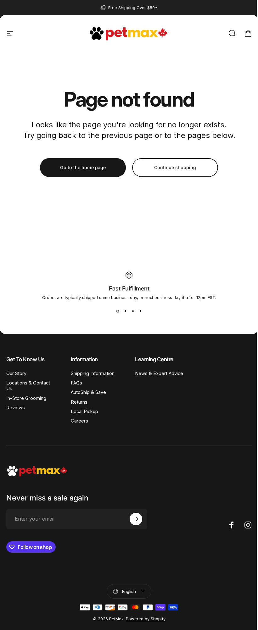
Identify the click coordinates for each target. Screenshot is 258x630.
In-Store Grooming (26, 398)
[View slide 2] (125, 311)
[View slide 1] (117, 311)
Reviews (15, 408)
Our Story (16, 373)
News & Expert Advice (159, 373)
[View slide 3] (133, 311)
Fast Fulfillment (129, 288)
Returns (79, 402)
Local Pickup (84, 411)
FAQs (76, 383)
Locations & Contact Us (28, 385)
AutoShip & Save (88, 392)
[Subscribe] (136, 519)
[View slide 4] (140, 311)
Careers (79, 421)
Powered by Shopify (145, 618)
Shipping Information (93, 373)
